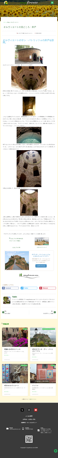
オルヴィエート (15, 22)
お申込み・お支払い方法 (29, 419)
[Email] (7, 429)
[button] (52, 2)
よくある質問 (29, 416)
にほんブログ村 (16, 247)
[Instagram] (28, 409)
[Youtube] (35, 409)
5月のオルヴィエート (11, 385)
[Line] (38, 430)
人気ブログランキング (42, 247)
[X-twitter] (22, 409)
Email (11, 428)
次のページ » (32, 399)
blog (8, 22)
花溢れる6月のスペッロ (12, 349)
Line (42, 428)
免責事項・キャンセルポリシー (29, 422)
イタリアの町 (21, 33)
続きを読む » (6, 355)
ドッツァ (35, 385)
